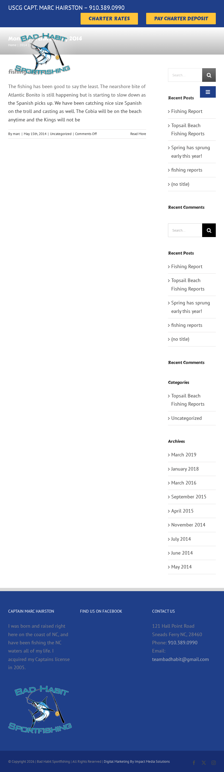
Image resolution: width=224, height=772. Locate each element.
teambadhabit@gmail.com (180, 659)
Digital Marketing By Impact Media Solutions (137, 761)
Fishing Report (186, 111)
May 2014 (181, 567)
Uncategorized (61, 133)
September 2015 (189, 496)
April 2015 (182, 511)
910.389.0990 (183, 642)
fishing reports (186, 170)
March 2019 (183, 454)
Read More (138, 133)
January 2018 (185, 469)
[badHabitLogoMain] (42, 29)
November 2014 (188, 525)
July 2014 (181, 539)
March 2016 (183, 483)
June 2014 (182, 553)
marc (16, 133)
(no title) (180, 184)
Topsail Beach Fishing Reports (188, 400)
